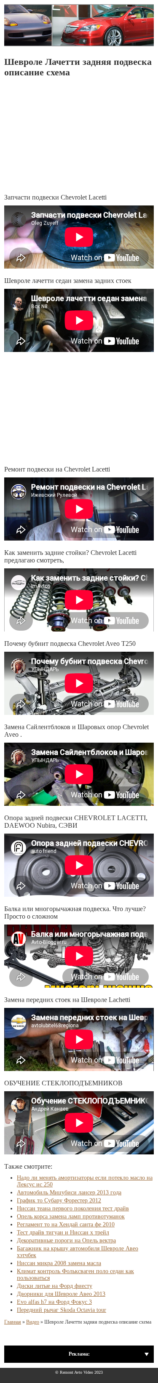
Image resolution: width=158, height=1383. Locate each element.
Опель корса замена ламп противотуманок (71, 1216)
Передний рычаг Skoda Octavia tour (61, 1310)
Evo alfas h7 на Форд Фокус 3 (54, 1302)
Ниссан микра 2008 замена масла (59, 1263)
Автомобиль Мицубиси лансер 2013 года (69, 1192)
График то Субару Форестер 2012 (59, 1200)
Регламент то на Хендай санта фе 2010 (66, 1224)
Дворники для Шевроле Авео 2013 (61, 1294)
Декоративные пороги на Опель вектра (66, 1240)
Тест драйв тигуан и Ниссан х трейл (63, 1232)
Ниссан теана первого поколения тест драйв (73, 1208)
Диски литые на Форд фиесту (54, 1286)
